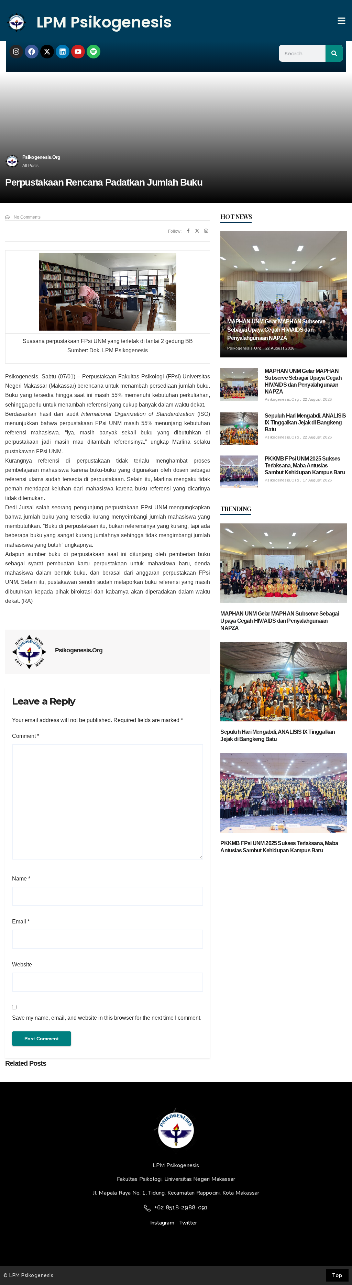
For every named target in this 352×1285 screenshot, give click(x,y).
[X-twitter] (47, 51)
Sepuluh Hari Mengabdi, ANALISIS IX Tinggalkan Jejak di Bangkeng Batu (305, 422)
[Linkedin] (62, 51)
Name (21, 879)
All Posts (30, 166)
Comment (25, 736)
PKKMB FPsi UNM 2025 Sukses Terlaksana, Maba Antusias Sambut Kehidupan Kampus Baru (305, 465)
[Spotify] (93, 51)
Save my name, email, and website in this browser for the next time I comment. (106, 1018)
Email (21, 921)
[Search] (334, 53)
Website (22, 964)
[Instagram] (16, 51)
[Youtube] (78, 51)
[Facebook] (31, 51)
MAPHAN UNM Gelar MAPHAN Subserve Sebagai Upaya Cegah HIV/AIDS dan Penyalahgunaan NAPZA (276, 330)
